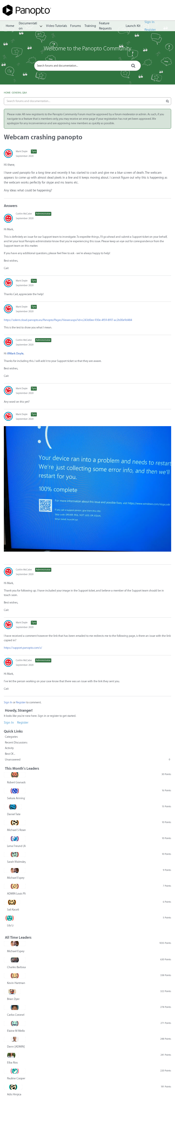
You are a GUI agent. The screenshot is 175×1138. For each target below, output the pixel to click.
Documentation (28, 26)
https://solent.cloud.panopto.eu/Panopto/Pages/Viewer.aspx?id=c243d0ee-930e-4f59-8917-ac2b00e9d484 (68, 320)
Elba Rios (12, 1062)
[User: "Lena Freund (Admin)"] (15, 838)
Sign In (149, 22)
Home (10, 26)
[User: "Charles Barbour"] (15, 959)
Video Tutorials (56, 26)
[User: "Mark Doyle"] (8, 153)
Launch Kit (133, 26)
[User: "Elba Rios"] (11, 1055)
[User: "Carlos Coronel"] (14, 1007)
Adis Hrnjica (14, 1094)
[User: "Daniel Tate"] (13, 806)
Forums (75, 26)
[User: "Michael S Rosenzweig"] (15, 822)
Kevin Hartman (16, 983)
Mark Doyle (22, 151)
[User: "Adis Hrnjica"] (13, 1087)
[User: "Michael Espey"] (14, 870)
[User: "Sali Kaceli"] (12, 902)
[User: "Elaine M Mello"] (15, 1023)
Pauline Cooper (16, 1078)
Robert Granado (16, 782)
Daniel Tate (13, 814)
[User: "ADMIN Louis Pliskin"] (15, 886)
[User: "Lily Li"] (9, 918)
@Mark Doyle (15, 353)
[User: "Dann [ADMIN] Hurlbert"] (15, 1039)
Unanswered (87, 759)
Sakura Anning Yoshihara (16, 798)
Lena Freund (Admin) (16, 846)
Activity (9, 748)
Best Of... (10, 753)
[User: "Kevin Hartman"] (15, 975)
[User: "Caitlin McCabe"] (8, 218)
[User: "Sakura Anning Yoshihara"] (15, 790)
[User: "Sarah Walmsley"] (15, 854)
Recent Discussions (16, 742)
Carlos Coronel (15, 1014)
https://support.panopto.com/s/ (23, 647)
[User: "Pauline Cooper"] (15, 1071)
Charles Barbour (16, 967)
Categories (11, 736)
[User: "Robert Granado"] (15, 774)
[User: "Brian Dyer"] (12, 991)
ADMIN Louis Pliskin (16, 893)
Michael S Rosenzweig (16, 830)
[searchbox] (87, 66)
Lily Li (10, 925)
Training (90, 26)
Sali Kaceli (13, 909)
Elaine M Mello (16, 1030)
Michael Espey (15, 877)
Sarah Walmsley (16, 861)
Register (150, 30)
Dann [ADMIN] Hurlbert (16, 1046)
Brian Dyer (13, 999)
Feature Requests (105, 26)
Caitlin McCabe (24, 213)
